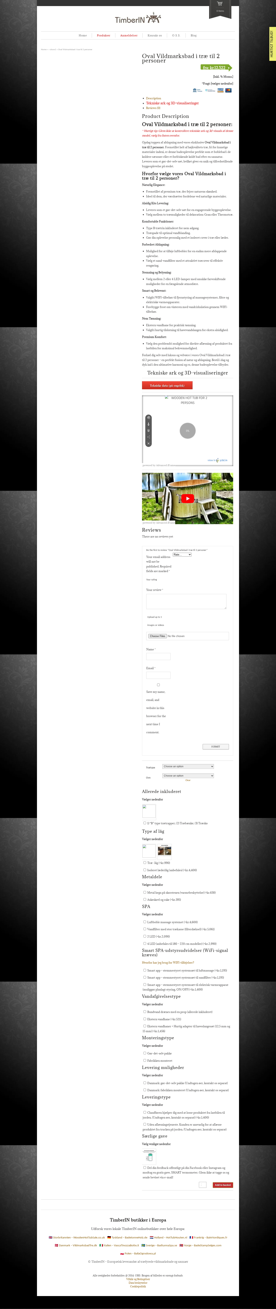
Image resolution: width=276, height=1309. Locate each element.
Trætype (150, 767)
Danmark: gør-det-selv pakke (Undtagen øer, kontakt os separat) (187, 1083)
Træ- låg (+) (158, 863)
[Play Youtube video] (187, 498)
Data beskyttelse (138, 1282)
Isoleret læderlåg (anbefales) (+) (172, 870)
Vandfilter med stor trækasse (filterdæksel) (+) (181, 929)
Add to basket (223, 1185)
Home (83, 35)
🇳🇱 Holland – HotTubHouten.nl (168, 1237)
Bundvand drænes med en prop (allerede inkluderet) (179, 1012)
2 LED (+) (158, 936)
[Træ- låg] (149, 852)
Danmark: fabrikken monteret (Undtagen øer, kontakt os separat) (188, 1090)
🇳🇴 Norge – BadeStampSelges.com (200, 1245)
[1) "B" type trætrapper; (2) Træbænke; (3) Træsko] (149, 812)
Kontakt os (155, 35)
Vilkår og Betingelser (138, 1278)
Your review (154, 590)
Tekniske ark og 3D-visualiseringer (172, 103)
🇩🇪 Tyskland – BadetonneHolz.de (127, 1237)
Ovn (148, 778)
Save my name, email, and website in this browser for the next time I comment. (156, 712)
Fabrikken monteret (159, 1060)
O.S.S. (176, 35)
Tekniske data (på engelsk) (167, 385)
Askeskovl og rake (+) (164, 900)
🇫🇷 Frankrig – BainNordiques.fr (208, 1237)
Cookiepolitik (138, 1286)
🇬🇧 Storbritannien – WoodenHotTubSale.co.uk (77, 1237)
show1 (53, 50)
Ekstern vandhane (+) (164, 1019)
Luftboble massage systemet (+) (172, 922)
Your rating (151, 580)
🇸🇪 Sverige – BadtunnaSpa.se (159, 1245)
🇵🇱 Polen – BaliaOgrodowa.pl (138, 1253)
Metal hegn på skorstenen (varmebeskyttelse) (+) (181, 892)
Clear (188, 780)
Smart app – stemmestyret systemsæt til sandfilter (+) (185, 977)
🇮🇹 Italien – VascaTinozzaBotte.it (119, 1245)
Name (151, 649)
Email (151, 668)
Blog (194, 35)
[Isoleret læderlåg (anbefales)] (165, 852)
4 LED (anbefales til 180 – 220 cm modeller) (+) (181, 944)
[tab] (189, 98)
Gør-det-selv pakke (159, 1053)
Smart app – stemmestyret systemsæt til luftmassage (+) (187, 970)
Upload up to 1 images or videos (155, 621)
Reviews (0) (153, 108)
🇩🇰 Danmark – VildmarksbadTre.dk (76, 1245)
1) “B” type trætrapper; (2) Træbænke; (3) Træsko (177, 823)
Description (153, 98)
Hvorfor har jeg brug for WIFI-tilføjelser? (168, 962)
